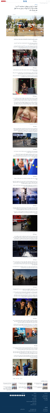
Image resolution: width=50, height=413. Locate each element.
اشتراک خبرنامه (34, 398)
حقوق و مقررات (45, 398)
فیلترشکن (35, 396)
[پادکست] (12, 395)
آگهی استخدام (34, 399)
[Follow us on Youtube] (19, 395)
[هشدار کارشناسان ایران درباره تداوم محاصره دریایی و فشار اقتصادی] (14, 384)
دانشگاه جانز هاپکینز (32, 324)
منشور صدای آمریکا (45, 396)
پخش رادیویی (34, 403)
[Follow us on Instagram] (17, 395)
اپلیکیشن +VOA (34, 395)
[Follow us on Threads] (15, 395)
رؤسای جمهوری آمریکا (33, 409)
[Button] (14, 14)
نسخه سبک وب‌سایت (33, 404)
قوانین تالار (46, 399)
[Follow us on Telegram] (22, 395)
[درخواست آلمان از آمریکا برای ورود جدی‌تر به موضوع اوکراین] (45, 384)
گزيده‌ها (36, 4)
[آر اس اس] (14, 395)
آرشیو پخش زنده (45, 410)
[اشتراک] (10, 395)
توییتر (26, 46)
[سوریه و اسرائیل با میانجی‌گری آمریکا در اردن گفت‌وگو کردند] (45, 387)
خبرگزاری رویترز (28, 156)
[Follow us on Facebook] (24, 395)
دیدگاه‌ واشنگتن (22, 409)
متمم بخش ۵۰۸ (45, 395)
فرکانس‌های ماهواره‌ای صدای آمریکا (31, 401)
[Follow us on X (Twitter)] (21, 395)
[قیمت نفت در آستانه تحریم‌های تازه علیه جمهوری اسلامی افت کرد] (29, 384)
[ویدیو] (7, 1)
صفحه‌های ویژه (45, 409)
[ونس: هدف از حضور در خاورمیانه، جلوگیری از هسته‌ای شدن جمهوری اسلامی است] (29, 387)
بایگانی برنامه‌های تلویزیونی (32, 410)
